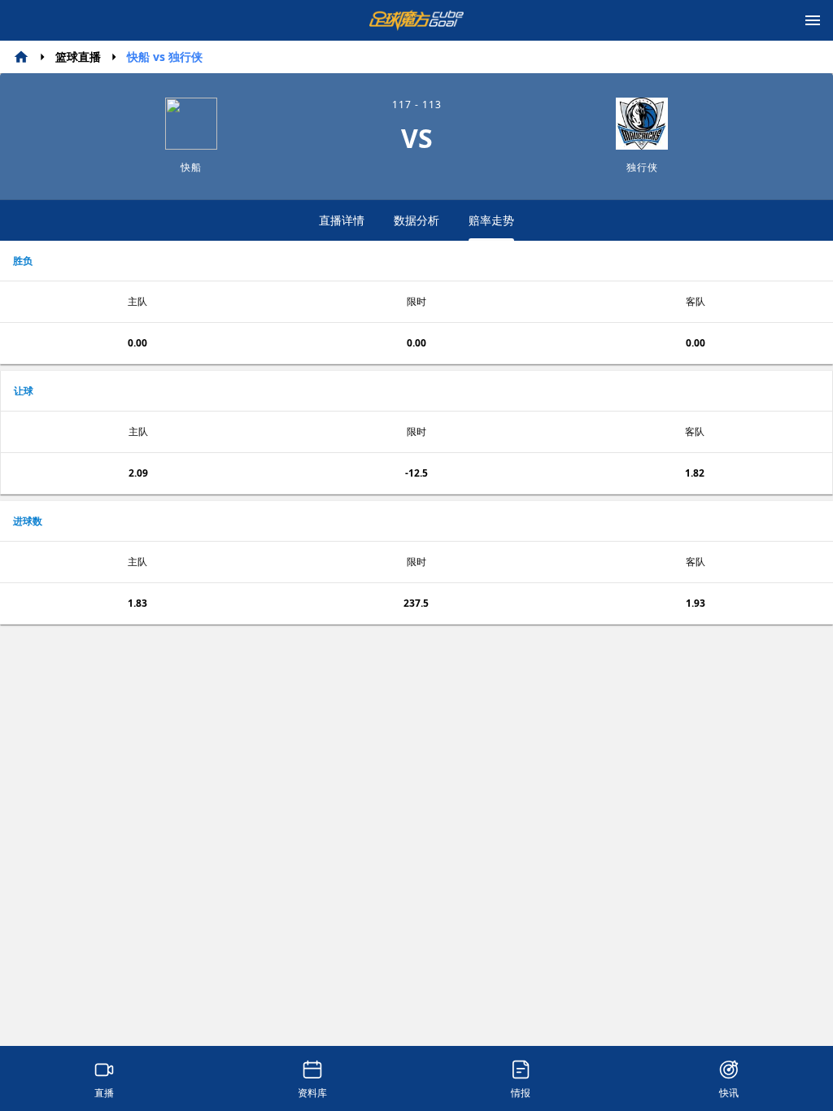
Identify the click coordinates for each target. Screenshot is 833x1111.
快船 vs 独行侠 (165, 56)
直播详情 (341, 220)
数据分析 (416, 220)
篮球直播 (78, 56)
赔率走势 (491, 220)
